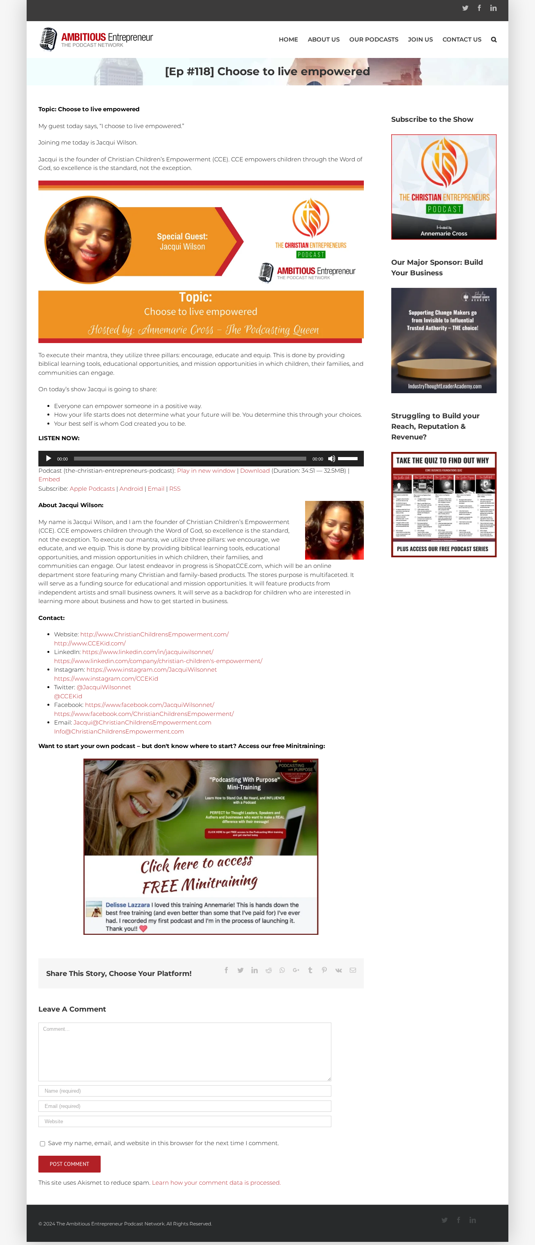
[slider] (349, 458)
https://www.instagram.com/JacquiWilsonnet (152, 669)
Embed (49, 479)
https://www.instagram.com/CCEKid (106, 678)
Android (131, 488)
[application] (201, 458)
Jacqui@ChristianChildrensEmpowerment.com (142, 722)
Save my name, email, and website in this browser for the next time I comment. (163, 1143)
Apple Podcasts (92, 488)
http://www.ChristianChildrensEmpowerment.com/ (154, 634)
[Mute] (332, 459)
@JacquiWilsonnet (104, 687)
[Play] (48, 459)
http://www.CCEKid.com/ (90, 643)
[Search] (494, 39)
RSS (175, 488)
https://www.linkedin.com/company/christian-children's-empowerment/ (158, 661)
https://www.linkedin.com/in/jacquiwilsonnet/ (147, 652)
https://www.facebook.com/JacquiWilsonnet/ (149, 704)
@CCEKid (68, 696)
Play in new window (206, 470)
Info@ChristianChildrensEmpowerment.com (119, 731)
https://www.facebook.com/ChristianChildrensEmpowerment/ (144, 713)
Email (156, 488)
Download (255, 470)
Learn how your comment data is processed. (216, 1182)
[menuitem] (293, 39)
